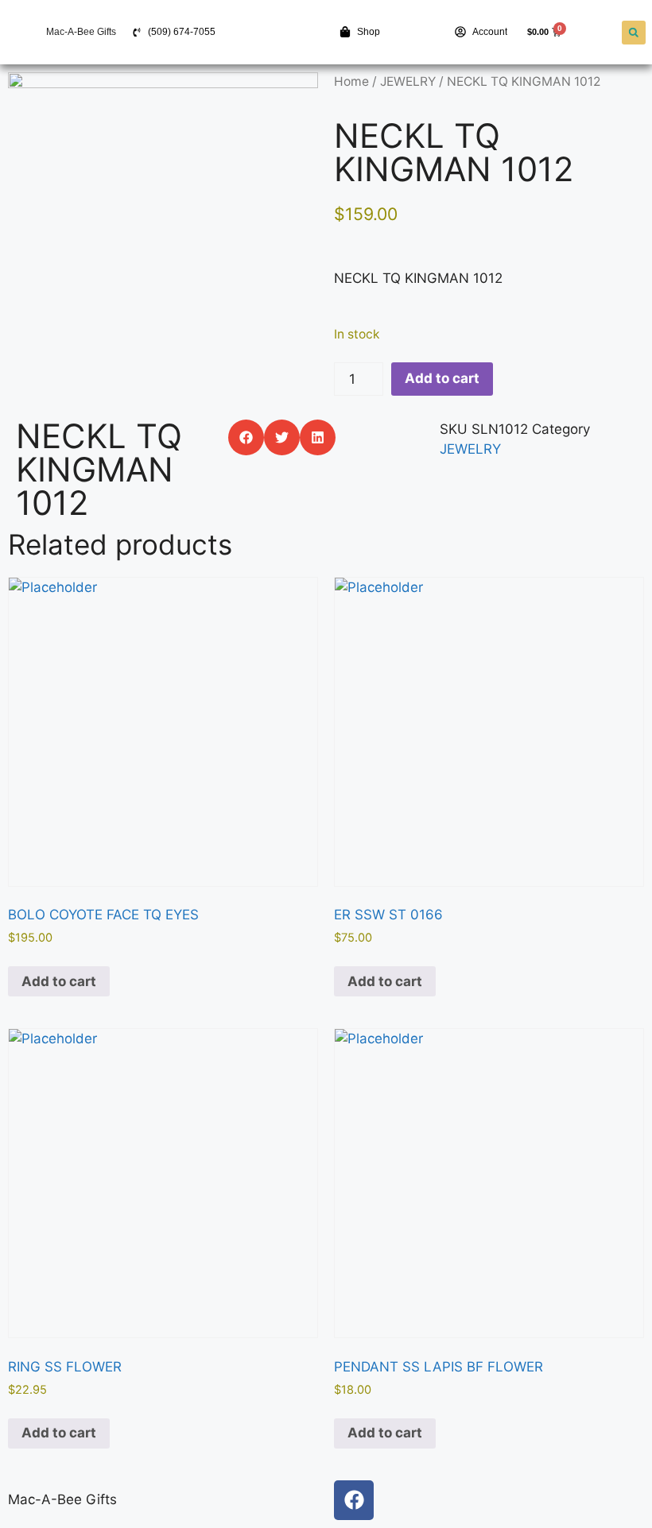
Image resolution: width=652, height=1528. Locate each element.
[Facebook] (354, 1500)
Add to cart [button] (58, 981)
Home (351, 81)
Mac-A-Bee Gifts (81, 31)
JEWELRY (408, 81)
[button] (634, 32)
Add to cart (442, 378)
